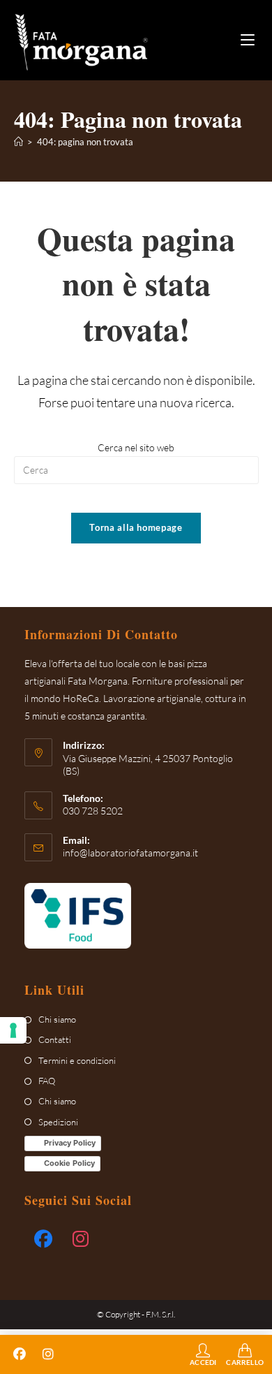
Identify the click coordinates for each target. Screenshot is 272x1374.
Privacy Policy (70, 1143)
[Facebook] (43, 1239)
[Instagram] (81, 1239)
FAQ (46, 1080)
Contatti (54, 1039)
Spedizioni (58, 1121)
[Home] (18, 141)
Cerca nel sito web (136, 447)
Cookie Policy (69, 1163)
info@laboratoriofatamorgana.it (130, 852)
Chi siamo (57, 1019)
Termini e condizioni (77, 1060)
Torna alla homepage (135, 527)
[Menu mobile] (244, 40)
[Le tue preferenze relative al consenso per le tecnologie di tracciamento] (13, 1030)
